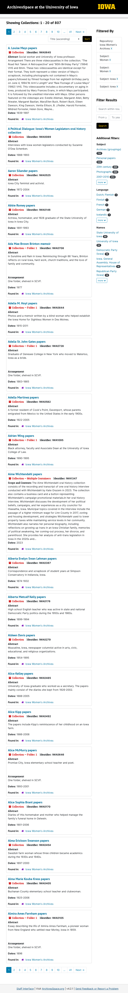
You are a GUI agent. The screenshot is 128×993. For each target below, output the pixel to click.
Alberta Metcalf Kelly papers (27, 597)
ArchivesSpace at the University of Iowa (42, 7)
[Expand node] (125, 16)
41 (70, 31)
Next (80, 31)
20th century (106, 166)
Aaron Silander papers (22, 171)
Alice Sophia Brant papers (25, 802)
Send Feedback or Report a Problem (96, 988)
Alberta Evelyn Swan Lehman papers (32, 558)
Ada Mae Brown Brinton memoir (29, 244)
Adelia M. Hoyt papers (22, 303)
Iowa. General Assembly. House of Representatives (108, 262)
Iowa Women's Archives (39, 119)
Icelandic (103, 214)
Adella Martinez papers (23, 397)
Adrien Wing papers (21, 436)
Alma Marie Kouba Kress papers (29, 879)
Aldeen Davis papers (21, 635)
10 (58, 31)
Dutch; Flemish (106, 194)
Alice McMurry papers (22, 750)
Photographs (106, 171)
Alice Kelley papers (20, 674)
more (101, 182)
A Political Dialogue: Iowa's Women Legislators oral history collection (47, 130)
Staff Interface (25, 988)
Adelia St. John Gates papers (26, 342)
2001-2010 (105, 176)
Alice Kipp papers (19, 712)
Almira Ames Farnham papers (27, 913)
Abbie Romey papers (21, 205)
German (102, 209)
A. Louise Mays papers (22, 48)
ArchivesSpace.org (53, 988)
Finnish (101, 199)
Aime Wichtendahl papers (25, 474)
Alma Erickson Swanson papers (28, 841)
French (101, 204)
